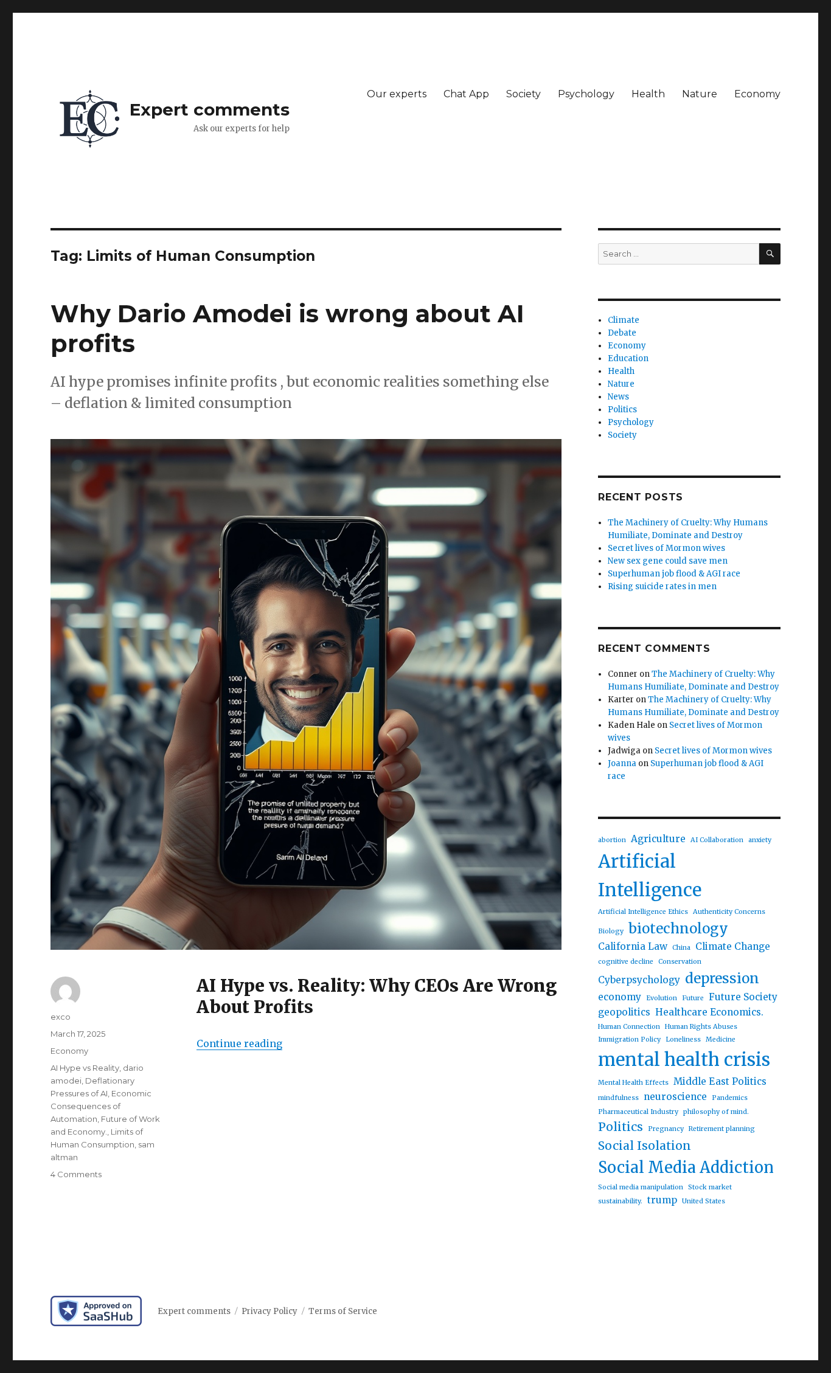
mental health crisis (684, 1059)
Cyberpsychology (639, 980)
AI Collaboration (716, 840)
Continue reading (239, 1043)
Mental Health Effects (633, 1083)
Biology (611, 931)
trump (662, 1200)
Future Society (743, 997)
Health (648, 94)
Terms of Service (342, 1311)
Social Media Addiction (686, 1167)
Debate (622, 333)
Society (523, 94)
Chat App (466, 94)
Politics (622, 409)
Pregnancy (666, 1129)
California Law (632, 946)
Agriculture (658, 839)
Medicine (720, 1039)
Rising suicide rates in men (662, 586)
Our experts (396, 94)
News (618, 397)
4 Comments (76, 1174)
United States (703, 1201)
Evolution (661, 998)
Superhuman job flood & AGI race (674, 574)
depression (722, 978)
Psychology (586, 94)
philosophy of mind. (716, 1112)
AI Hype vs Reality (84, 1068)
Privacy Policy (269, 1311)
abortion (612, 840)
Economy (757, 94)
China (681, 948)
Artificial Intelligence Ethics (643, 912)
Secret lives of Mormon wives (666, 548)
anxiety (759, 840)
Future (693, 998)
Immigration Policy (629, 1039)
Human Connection (629, 1027)
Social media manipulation (640, 1187)
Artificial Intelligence (649, 875)
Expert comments (210, 109)
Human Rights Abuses (701, 1027)
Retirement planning (722, 1129)
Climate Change (732, 946)
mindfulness (618, 1098)
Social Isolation (644, 1145)
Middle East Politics (720, 1081)
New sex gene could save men (668, 561)
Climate (623, 320)
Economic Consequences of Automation (100, 1106)
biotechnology (678, 928)
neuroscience (675, 1096)
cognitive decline (625, 962)
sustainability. (620, 1201)
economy (619, 997)
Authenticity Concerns (729, 912)
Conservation (679, 962)
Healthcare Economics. (709, 1012)
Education (628, 358)
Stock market (710, 1187)
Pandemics (730, 1098)
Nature (699, 94)
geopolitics (624, 1012)
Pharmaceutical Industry (638, 1112)
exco (60, 1017)
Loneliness (683, 1039)
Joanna (622, 763)
